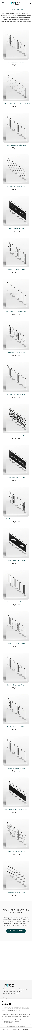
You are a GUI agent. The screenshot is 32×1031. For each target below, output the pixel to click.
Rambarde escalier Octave (16, 602)
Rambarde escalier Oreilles (16, 643)
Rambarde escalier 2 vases (16, 62)
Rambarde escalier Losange (16, 519)
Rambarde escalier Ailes (16, 228)
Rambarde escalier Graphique (16, 477)
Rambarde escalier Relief (16, 726)
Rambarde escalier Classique (16, 311)
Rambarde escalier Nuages (16, 560)
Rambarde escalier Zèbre (16, 893)
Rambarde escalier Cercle (16, 269)
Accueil (5, 998)
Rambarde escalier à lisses (16, 186)
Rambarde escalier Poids (16, 685)
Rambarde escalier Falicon (16, 394)
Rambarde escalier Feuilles (16, 436)
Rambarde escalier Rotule (16, 768)
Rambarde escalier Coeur (16, 353)
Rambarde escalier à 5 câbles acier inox (16, 103)
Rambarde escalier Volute (16, 851)
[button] (2, 3)
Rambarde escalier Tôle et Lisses (16, 809)
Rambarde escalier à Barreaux (16, 145)
